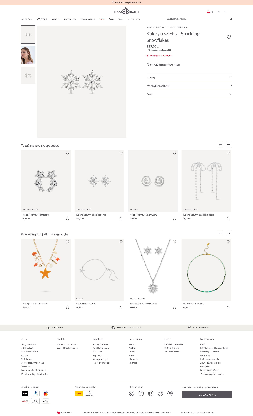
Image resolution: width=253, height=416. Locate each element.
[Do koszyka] (67, 218)
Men (121, 19)
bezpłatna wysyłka (157, 50)
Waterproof (88, 19)
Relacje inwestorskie (173, 344)
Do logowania (207, 394)
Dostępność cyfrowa (209, 370)
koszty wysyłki (123, 412)
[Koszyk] (231, 12)
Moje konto (26, 359)
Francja (132, 351)
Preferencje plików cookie (212, 374)
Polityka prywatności (210, 351)
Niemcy (132, 344)
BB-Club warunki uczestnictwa (214, 348)
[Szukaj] (231, 19)
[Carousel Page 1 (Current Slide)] (28, 34)
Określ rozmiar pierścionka (33, 370)
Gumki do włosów (101, 348)
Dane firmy (205, 355)
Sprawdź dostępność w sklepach (165, 65)
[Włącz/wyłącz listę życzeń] (229, 37)
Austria (132, 348)
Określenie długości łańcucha (34, 373)
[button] (218, 12)
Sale (101, 19)
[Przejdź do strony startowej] (126, 10)
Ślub (111, 19)
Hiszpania (133, 359)
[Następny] (228, 144)
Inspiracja (134, 19)
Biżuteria (41, 19)
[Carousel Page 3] (28, 75)
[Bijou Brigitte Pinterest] (160, 393)
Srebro (56, 19)
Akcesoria (70, 19)
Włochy (132, 355)
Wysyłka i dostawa (29, 351)
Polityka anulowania (209, 359)
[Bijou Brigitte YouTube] (170, 393)
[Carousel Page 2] (28, 55)
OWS (202, 344)
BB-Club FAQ (27, 348)
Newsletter (26, 366)
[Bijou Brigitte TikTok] (132, 393)
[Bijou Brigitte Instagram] (151, 393)
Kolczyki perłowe (100, 344)
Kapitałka (97, 355)
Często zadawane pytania (32, 362)
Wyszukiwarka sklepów (67, 348)
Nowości (26, 19)
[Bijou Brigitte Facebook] (141, 393)
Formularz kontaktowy (67, 344)
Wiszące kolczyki (100, 359)
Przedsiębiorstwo (172, 351)
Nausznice (97, 351)
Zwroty (24, 355)
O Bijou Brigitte (171, 348)
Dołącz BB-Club (28, 344)
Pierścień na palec (101, 362)
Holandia (133, 362)
